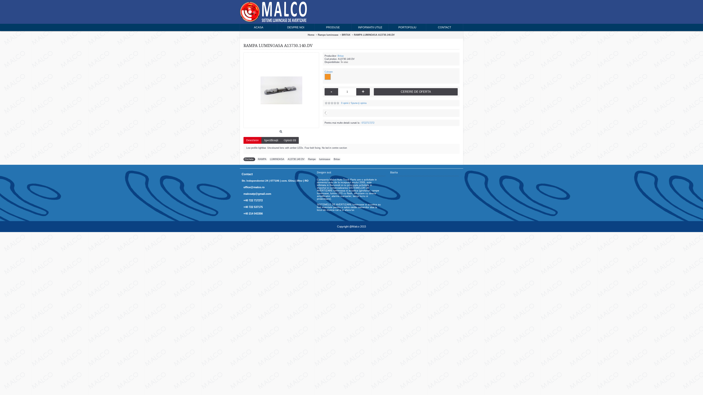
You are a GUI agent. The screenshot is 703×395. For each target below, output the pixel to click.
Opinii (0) (290, 140)
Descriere (252, 140)
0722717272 (368, 122)
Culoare (329, 71)
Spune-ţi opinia (359, 103)
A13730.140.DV (296, 159)
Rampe (312, 159)
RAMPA (262, 159)
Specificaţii (271, 140)
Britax (341, 55)
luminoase (324, 159)
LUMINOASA (277, 159)
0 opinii (345, 103)
